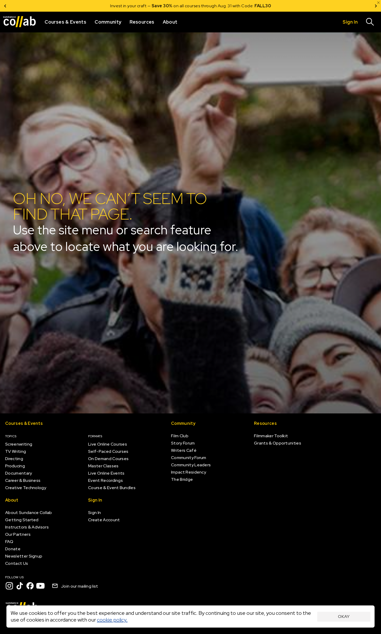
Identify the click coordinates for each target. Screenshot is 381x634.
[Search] (370, 22)
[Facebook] (30, 586)
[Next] (376, 6)
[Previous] (5, 6)
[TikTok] (20, 586)
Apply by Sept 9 (252, 6)
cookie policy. (112, 619)
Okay (344, 616)
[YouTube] (40, 586)
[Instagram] (9, 586)
